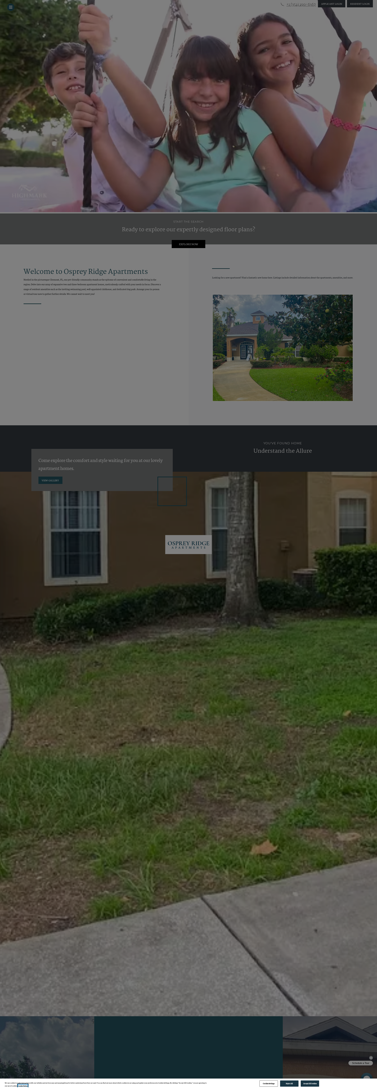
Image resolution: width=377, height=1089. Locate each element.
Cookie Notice (23, 1086)
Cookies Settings (269, 1083)
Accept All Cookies (310, 1083)
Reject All (289, 1083)
